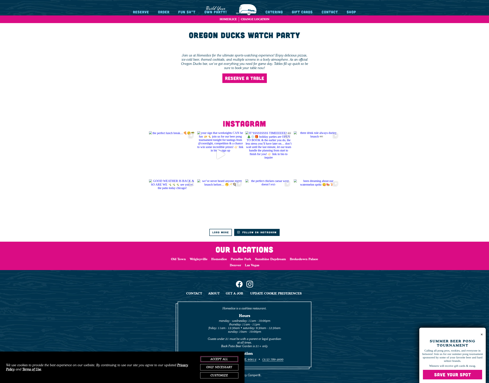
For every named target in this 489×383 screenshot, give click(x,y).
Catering (274, 12)
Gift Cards (302, 12)
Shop (351, 12)
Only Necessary (219, 367)
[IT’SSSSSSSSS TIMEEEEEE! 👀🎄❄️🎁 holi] (268, 154)
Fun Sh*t (186, 12)
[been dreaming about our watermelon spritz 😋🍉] (317, 202)
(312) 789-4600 (272, 359)
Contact (330, 12)
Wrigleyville (198, 259)
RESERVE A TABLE (244, 78)
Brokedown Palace (304, 259)
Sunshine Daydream (270, 259)
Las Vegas (252, 265)
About (214, 293)
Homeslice (219, 259)
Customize (219, 375)
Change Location (255, 19)
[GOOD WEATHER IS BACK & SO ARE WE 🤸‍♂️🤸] (172, 202)
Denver (235, 265)
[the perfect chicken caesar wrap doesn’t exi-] (268, 202)
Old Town (178, 259)
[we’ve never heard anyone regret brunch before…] (220, 202)
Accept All (219, 359)
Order (163, 12)
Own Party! (215, 10)
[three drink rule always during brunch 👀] (317, 154)
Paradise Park (241, 259)
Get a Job (234, 293)
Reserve (141, 12)
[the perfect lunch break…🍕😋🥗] (172, 154)
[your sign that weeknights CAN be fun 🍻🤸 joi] (220, 154)
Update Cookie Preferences (276, 293)
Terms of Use (31, 369)
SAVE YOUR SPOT (452, 374)
